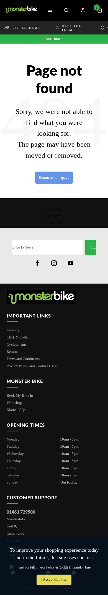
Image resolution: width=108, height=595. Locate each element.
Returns (12, 351)
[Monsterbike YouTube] (71, 263)
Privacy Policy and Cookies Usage (32, 366)
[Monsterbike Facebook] (37, 263)
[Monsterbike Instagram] (54, 263)
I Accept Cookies (54, 579)
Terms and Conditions (23, 359)
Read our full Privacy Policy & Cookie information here (54, 567)
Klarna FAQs (16, 410)
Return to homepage (54, 178)
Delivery (13, 330)
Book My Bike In (20, 395)
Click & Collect (18, 337)
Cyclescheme (17, 344)
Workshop (14, 403)
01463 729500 (21, 512)
